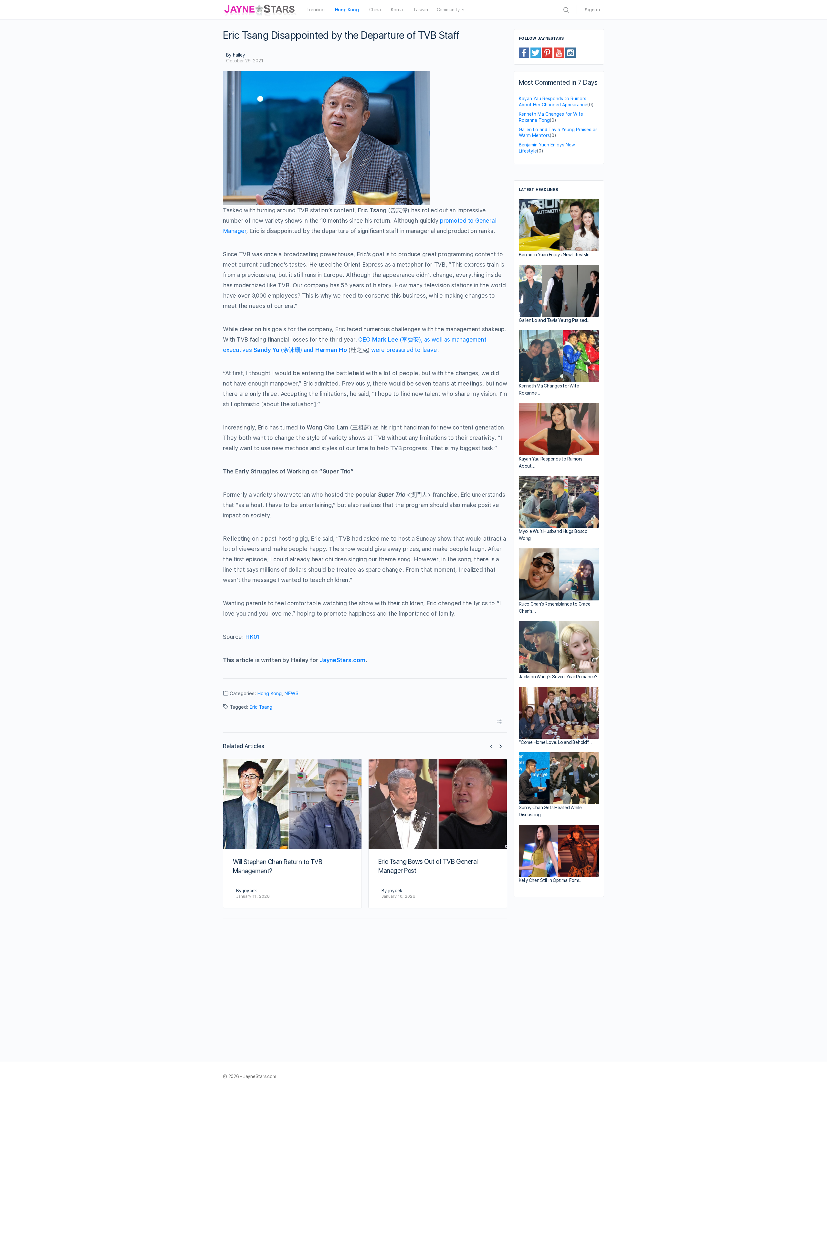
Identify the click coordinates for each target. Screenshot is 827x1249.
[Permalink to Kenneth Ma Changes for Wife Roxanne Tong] (559, 356)
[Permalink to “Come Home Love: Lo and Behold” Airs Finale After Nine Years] (559, 713)
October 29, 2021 (244, 60)
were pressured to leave (404, 349)
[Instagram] (570, 52)
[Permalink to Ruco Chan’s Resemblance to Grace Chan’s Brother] (559, 574)
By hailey (235, 55)
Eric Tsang (260, 707)
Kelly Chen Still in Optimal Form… (550, 880)
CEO (365, 339)
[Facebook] (524, 52)
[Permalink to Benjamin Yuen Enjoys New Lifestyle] (559, 225)
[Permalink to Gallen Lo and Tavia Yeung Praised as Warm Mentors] (559, 291)
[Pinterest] (547, 52)
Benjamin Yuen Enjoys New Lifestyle (554, 254)
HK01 (252, 636)
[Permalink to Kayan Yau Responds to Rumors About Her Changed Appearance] (559, 429)
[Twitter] (535, 52)
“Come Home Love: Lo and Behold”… (555, 742)
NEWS (291, 693)
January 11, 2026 (253, 896)
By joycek (246, 890)
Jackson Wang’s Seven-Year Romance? (558, 676)
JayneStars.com (342, 660)
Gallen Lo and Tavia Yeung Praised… (555, 320)
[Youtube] (559, 52)
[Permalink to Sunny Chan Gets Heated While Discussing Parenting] (559, 778)
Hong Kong (269, 693)
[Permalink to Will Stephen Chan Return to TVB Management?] (292, 804)
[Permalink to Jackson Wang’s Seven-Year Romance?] (559, 647)
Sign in (592, 9)
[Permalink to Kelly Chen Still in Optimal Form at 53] (559, 851)
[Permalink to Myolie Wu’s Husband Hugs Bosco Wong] (559, 502)
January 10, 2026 (398, 896)
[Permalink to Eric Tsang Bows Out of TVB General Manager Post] (438, 804)
